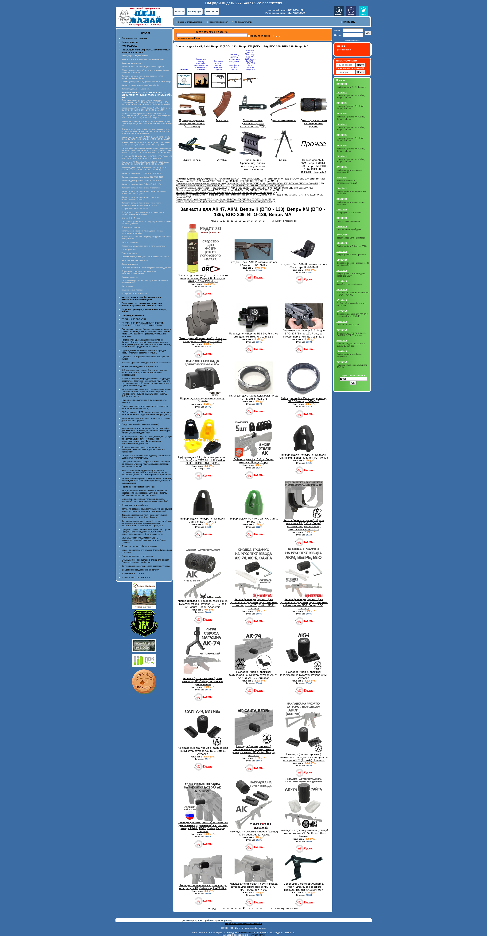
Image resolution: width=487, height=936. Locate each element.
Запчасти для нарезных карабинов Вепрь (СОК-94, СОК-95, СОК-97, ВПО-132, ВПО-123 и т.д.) (145, 169)
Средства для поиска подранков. (137, 556)
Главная (179, 11)
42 (272, 221)
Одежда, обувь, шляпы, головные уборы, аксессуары (146, 257)
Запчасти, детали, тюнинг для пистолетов (141, 188)
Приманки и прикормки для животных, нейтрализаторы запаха (139, 272)
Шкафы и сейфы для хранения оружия (140, 570)
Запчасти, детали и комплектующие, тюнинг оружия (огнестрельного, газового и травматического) (147, 510)
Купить (207, 293)
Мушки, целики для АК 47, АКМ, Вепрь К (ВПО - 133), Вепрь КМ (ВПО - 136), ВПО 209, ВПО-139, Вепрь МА (146, 138)
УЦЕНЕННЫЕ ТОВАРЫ (133, 573)
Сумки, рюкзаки (129, 249)
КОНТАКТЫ (212, 11)
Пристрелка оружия (131, 227)
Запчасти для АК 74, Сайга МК (136, 89)
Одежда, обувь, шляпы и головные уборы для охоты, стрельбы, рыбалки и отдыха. (144, 351)
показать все (291, 221)
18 (228, 221)
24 (252, 221)
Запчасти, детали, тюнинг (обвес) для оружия (143, 66)
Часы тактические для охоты (135, 260)
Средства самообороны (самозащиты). (141, 424)
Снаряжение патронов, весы (135, 208)
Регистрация (194, 11)
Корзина (198, 920)
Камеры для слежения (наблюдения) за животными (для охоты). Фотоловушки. (146, 456)
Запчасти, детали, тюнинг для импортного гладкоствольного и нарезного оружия (141, 204)
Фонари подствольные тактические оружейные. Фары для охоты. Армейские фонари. (145, 516)
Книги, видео (128, 286)
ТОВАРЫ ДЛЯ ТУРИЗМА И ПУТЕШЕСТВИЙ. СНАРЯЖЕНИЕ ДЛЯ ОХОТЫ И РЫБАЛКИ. (143, 324)
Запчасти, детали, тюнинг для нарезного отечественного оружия (141, 198)
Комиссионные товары (132, 290)
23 (248, 221)
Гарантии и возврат (218, 22)
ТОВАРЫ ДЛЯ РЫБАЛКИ (134, 319)
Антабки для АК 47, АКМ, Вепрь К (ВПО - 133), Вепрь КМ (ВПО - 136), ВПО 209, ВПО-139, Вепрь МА (146, 144)
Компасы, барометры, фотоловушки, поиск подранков (146, 268)
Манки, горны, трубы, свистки (135, 56)
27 (264, 221)
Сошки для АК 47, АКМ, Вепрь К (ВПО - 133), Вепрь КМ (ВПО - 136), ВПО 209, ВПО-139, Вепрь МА (147, 157)
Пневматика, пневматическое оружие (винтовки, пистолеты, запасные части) (145, 407)
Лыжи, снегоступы (130, 264)
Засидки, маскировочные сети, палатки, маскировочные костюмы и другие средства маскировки (143, 449)
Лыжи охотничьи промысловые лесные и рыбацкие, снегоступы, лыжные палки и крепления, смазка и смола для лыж (147, 480)
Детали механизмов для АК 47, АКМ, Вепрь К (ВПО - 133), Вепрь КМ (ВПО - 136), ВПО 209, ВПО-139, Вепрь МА (147, 123)
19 (232, 221)
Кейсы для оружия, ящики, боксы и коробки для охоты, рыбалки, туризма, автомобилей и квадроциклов (144, 372)
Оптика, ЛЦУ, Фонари (131, 218)
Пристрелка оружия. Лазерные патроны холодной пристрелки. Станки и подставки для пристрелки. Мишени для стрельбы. (146, 463)
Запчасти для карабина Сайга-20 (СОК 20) (141, 181)
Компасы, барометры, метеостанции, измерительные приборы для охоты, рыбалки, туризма (144, 540)
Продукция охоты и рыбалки (134, 293)
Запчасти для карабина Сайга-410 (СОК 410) (142, 177)
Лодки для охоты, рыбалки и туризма (139, 546)
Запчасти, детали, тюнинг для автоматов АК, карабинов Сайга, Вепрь (142, 77)
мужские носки (246, 932)
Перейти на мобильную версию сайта (243, 923)
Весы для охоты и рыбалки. (135, 505)
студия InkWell (258, 935)
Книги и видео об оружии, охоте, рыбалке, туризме (146, 566)
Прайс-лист (210, 920)
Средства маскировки (131, 63)
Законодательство (243, 22)
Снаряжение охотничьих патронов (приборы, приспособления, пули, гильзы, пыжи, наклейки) (145, 500)
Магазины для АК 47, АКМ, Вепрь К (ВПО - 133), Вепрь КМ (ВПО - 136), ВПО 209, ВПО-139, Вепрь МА (147, 109)
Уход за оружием (129, 253)
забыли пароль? (352, 40)
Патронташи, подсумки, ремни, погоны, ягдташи (144, 246)
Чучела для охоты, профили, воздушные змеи (143, 59)
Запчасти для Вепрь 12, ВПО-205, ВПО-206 (141, 173)
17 (224, 221)
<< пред (212, 221)
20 (236, 221)
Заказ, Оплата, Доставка (190, 22)
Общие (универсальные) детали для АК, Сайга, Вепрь (146, 82)
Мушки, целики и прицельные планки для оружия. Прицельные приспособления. (145, 561)
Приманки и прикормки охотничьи (138, 487)
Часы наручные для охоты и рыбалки (140, 366)
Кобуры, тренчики (130, 242)
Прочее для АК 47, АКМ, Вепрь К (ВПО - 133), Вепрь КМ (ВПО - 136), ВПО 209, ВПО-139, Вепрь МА (145, 163)
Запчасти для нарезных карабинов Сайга (141, 85)
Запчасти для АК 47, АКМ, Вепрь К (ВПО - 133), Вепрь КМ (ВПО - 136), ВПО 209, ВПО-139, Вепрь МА (250, 59)
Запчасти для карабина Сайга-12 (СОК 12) (141, 184)
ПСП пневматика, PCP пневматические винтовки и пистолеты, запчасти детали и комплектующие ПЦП (147, 413)
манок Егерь (194, 38)
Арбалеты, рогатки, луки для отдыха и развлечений (146, 362)
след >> (279, 221)
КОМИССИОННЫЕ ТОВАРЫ (136, 577)
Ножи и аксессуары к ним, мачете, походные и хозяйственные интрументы (143, 213)
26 (260, 221)
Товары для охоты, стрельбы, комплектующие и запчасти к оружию (201, 64)
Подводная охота (130, 277)
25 (256, 221)
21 (240, 221)
